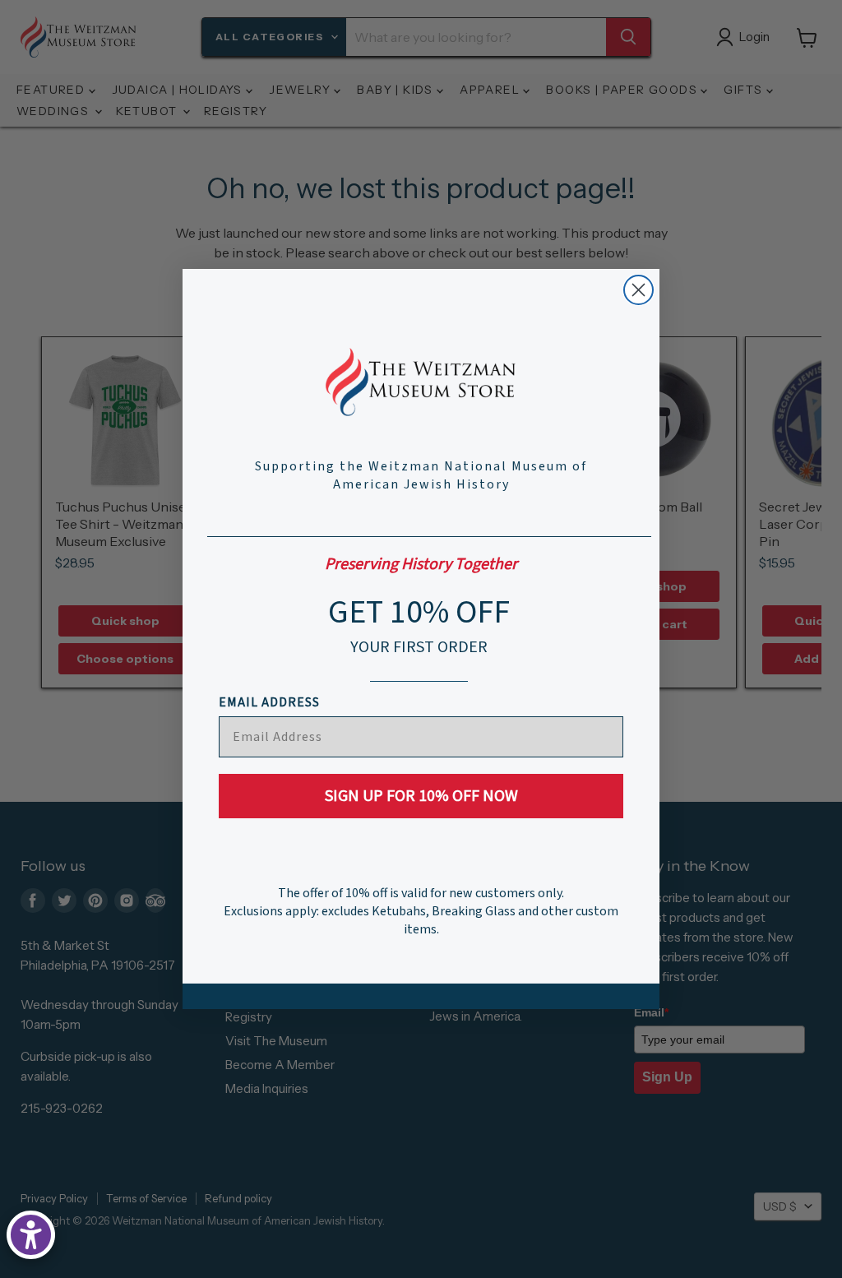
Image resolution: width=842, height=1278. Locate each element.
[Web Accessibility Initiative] (31, 1235)
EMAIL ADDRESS (269, 702)
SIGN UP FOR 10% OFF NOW (421, 796)
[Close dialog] (638, 290)
